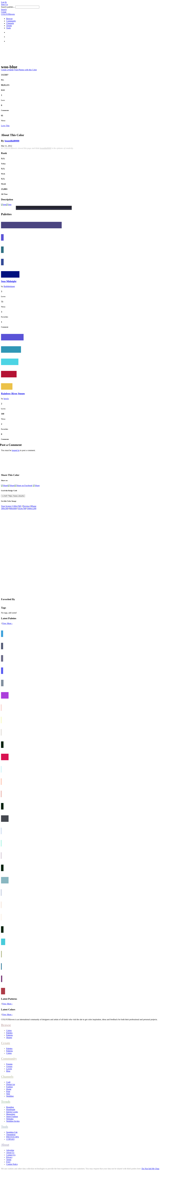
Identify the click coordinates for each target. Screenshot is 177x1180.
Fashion (9, 1087)
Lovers (9, 1069)
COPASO (10, 1139)
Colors (9, 1030)
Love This (5, 126)
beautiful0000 (12, 140)
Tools (8, 28)
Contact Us (10, 1155)
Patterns (9, 1035)
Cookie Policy (12, 1164)
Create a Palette (7, 70)
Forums (9, 1064)
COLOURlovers (8, 14)
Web (8, 1094)
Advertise (10, 1150)
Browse (9, 19)
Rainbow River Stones (13, 393)
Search (4, 9)
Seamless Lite (11, 1132)
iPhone (33, 506)
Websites (9, 1119)
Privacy (9, 1157)
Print (8, 1091)
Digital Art (10, 1084)
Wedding (10, 1096)
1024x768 (22, 508)
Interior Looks (12, 1112)
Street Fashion (12, 1116)
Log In (4, 2)
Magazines (10, 1114)
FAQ (8, 1162)
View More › (7, 623)
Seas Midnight (8, 281)
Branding (10, 1107)
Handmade (10, 1109)
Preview (26, 506)
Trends (9, 26)
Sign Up (4, 4)
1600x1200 (31, 508)
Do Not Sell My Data (150, 1169)
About (5, 1144)
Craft (8, 1082)
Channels (10, 23)
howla (6, 398)
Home (8, 1089)
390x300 (4, 508)
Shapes (9, 1037)
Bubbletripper (9, 286)
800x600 (13, 508)
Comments (5, 110)
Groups (9, 1066)
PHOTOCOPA (12, 1137)
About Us (10, 1152)
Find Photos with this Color (25, 70)
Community (11, 21)
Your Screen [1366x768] (11, 506)
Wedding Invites (13, 1121)
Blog (8, 1071)
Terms (8, 1159)
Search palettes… (8, 7)
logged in (15, 450)
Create (3, 12)
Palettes (9, 1033)
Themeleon (10, 1134)
